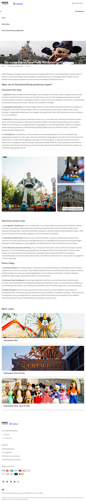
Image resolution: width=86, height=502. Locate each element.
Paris (3, 66)
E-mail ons (8, 438)
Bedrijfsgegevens (8, 449)
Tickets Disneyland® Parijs (15, 66)
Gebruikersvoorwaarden (11, 456)
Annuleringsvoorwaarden (11, 459)
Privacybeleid (7, 452)
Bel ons (7, 434)
